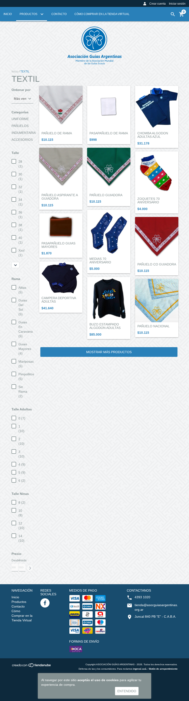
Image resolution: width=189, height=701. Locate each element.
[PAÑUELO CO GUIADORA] (156, 238)
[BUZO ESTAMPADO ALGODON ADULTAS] (108, 298)
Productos (29, 14)
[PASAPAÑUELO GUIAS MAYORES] (61, 226)
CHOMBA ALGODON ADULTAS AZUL (152, 135)
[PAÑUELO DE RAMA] (61, 107)
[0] (182, 16)
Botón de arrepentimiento (163, 669)
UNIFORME (20, 119)
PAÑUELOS (20, 126)
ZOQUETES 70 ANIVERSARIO (148, 200)
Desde (15, 560)
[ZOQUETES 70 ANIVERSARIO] (156, 173)
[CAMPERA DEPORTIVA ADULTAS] (61, 278)
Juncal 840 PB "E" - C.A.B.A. (155, 616)
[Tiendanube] (32, 666)
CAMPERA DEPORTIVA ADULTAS (58, 299)
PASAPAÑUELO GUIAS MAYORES (58, 245)
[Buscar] (173, 14)
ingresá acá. (140, 669)
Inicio (7, 14)
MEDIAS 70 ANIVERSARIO (100, 260)
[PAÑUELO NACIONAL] (156, 300)
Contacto (59, 14)
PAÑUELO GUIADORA (105, 195)
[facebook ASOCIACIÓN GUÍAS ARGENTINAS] (45, 603)
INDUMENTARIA (24, 133)
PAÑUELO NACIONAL (153, 326)
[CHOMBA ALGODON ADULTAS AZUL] (156, 107)
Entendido (126, 691)
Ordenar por (21, 90)
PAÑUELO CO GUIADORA (156, 264)
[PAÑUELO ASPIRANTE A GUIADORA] (61, 169)
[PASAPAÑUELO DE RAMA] (108, 107)
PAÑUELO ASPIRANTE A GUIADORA (59, 196)
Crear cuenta (157, 3)
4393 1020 (142, 597)
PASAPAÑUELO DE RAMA (108, 133)
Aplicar (30, 568)
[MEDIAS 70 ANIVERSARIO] (108, 232)
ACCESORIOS (22, 139)
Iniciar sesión (177, 3)
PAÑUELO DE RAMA (56, 133)
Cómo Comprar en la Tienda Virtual (102, 14)
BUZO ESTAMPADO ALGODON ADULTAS (105, 326)
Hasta (22, 560)
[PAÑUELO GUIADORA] (108, 169)
